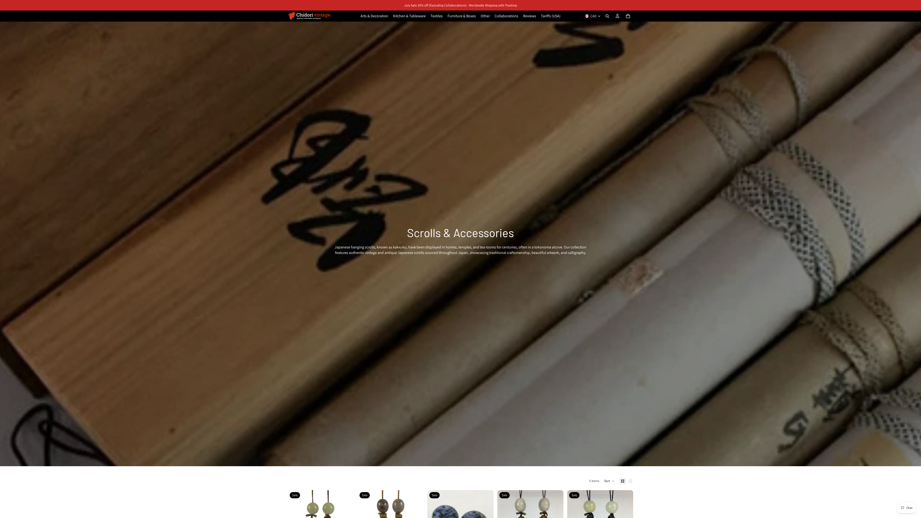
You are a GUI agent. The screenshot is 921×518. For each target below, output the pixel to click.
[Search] (607, 16)
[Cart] (628, 16)
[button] (609, 481)
